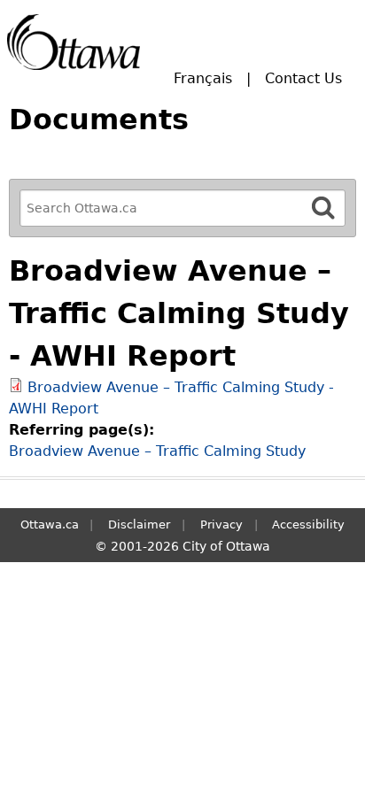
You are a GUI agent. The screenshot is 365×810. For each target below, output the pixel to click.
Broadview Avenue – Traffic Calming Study (157, 451)
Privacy (221, 524)
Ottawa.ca (49, 524)
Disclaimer (139, 524)
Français (203, 78)
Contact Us (303, 78)
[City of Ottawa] (73, 42)
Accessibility (308, 524)
